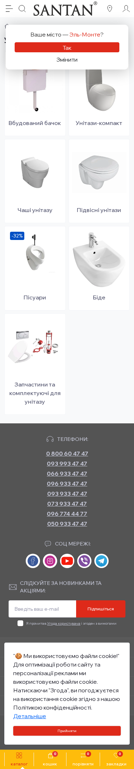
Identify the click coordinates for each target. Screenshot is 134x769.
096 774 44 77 (67, 513)
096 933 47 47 (67, 483)
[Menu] (9, 8)
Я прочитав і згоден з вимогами (71, 623)
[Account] (126, 8)
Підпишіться (101, 608)
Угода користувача (63, 623)
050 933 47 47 (67, 523)
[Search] (22, 8)
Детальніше (29, 716)
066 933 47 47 (67, 473)
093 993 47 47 (67, 463)
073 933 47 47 (67, 503)
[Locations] (109, 8)
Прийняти (67, 731)
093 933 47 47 (67, 493)
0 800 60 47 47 (67, 453)
